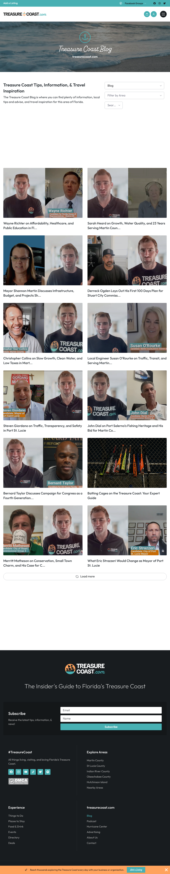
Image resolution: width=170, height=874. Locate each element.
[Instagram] (160, 3)
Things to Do (15, 815)
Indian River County (98, 771)
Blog (89, 815)
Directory (13, 837)
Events (12, 832)
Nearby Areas (95, 787)
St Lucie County (96, 766)
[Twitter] (165, 3)
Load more (87, 576)
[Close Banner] (166, 870)
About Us (92, 837)
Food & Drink (15, 826)
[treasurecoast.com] (163, 14)
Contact (91, 843)
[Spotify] (47, 772)
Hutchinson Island (97, 782)
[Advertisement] (85, 139)
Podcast (91, 821)
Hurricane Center (97, 826)
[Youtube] (26, 772)
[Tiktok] (33, 772)
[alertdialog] (85, 870)
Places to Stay (16, 821)
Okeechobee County (99, 776)
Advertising (93, 832)
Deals (11, 843)
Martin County (95, 760)
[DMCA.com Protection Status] (18, 783)
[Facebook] (154, 3)
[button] (147, 14)
